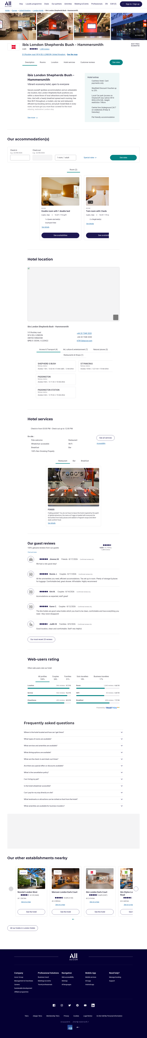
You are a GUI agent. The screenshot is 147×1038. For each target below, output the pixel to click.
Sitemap (65, 981)
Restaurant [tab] (62, 461)
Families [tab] (67, 677)
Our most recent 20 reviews (41, 639)
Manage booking (115, 977)
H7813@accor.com (84, 341)
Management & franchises (23, 981)
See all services (105, 438)
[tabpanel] (73, 207)
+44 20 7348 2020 (84, 333)
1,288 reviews (44, 49)
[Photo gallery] (73, 26)
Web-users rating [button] (43, 659)
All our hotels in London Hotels (22, 928)
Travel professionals (45, 984)
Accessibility (101, 443)
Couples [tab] (55, 677)
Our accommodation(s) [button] (28, 139)
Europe (14, 10)
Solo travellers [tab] (82, 677)
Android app (89, 984)
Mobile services (90, 977)
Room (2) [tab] (73, 170)
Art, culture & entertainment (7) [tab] (75, 349)
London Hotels (38, 10)
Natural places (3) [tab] (100, 349)
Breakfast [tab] (85, 461)
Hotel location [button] (40, 259)
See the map (72, 54)
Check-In (16, 151)
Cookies (76, 1016)
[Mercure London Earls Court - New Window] (65, 878)
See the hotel (31, 912)
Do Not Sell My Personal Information (109, 1016)
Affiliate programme (21, 992)
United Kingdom (25, 10)
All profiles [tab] (42, 677)
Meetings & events (44, 981)
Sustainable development (23, 988)
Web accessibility (68, 977)
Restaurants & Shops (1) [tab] (73, 355)
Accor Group (18, 977)
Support (112, 981)
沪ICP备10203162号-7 (81, 1022)
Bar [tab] (74, 461)
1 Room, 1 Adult (63, 157)
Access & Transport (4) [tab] (48, 349)
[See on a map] (73, 294)
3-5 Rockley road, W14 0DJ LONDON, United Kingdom (44, 54)
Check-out (39, 151)
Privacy (66, 1016)
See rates (116, 62)
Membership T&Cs (52, 1016)
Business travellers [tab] (101, 677)
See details (51, 523)
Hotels (7, 10)
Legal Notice (87, 1016)
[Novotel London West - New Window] (31, 878)
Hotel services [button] (40, 419)
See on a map (26, 902)
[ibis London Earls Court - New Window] (100, 878)
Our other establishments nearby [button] (37, 858)
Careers (17, 984)
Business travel (43, 977)
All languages (66, 984)
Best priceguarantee (135, 45)
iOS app (88, 981)
